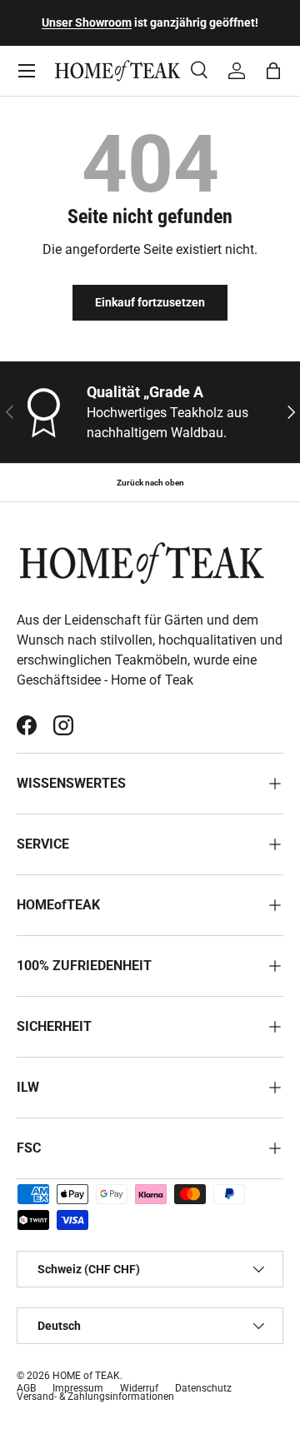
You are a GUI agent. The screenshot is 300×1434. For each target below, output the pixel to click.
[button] (273, 70)
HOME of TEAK (86, 1376)
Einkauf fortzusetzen (150, 302)
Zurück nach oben (150, 482)
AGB (26, 1388)
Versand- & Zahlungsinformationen (95, 1396)
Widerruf (139, 1388)
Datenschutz (203, 1388)
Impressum (77, 1388)
